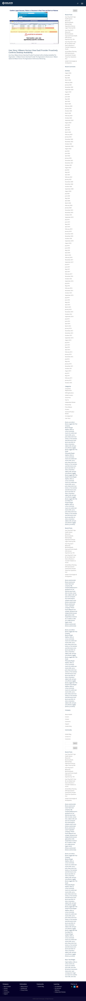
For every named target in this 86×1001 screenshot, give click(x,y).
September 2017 (69, 262)
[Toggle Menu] (82, 3)
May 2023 (67, 127)
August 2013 (68, 340)
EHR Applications (69, 393)
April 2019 (67, 226)
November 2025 (69, 87)
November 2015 (69, 290)
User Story (67, 418)
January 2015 (68, 309)
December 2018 (69, 234)
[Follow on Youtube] (77, 987)
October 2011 (68, 368)
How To (67, 400)
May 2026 (67, 77)
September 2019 (69, 217)
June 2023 (67, 125)
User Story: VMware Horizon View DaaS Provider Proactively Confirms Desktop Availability (33, 51)
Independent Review (70, 402)
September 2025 (69, 89)
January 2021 (68, 179)
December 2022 (69, 139)
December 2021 (69, 160)
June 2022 (67, 153)
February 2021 (68, 177)
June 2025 (67, 96)
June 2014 (67, 321)
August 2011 (68, 371)
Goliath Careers (69, 395)
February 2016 (68, 288)
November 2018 (69, 236)
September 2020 (69, 189)
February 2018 (68, 257)
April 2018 (67, 252)
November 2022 (69, 141)
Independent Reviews (60, 992)
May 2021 (67, 172)
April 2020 (67, 200)
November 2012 (69, 356)
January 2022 (68, 158)
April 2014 (67, 323)
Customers (68, 721)
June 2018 (67, 248)
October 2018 (68, 238)
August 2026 (68, 73)
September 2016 (69, 281)
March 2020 (68, 203)
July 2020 (67, 193)
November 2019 (69, 212)
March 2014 (68, 326)
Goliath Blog (68, 734)
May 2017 (67, 269)
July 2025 (67, 94)
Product (67, 409)
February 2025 (68, 106)
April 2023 (67, 130)
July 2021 (67, 170)
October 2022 (68, 144)
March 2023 (68, 132)
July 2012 (67, 359)
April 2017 (67, 271)
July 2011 (67, 373)
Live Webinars (58, 986)
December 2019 (69, 210)
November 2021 (69, 163)
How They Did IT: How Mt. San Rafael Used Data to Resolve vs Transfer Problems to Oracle (70, 45)
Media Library (24, 986)
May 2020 (67, 198)
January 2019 (68, 231)
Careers (67, 717)
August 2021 (68, 167)
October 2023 (68, 118)
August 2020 (68, 191)
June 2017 (67, 267)
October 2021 (68, 165)
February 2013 (68, 352)
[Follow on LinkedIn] (74, 987)
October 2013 (68, 335)
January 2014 (68, 328)
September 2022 (69, 146)
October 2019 (68, 215)
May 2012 (67, 361)
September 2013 (69, 338)
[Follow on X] (72, 987)
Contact (67, 719)
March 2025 (68, 104)
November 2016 (69, 276)
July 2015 (67, 297)
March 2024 (68, 113)
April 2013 (67, 349)
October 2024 (68, 111)
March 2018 (68, 255)
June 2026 (67, 75)
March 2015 (68, 307)
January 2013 (68, 354)
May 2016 (67, 286)
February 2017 (68, 274)
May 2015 (67, 302)
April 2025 (67, 101)
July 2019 (67, 219)
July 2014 (67, 319)
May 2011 (67, 375)
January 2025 (68, 108)
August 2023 (68, 122)
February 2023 (68, 134)
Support (67, 724)
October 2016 (68, 278)
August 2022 (68, 148)
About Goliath (68, 714)
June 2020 (67, 196)
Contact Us (68, 736)
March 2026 (68, 80)
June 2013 (67, 345)
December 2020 (69, 182)
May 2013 (67, 347)
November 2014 (69, 312)
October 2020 (68, 186)
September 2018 (69, 241)
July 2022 (67, 151)
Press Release (68, 407)
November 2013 (69, 333)
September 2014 (69, 316)
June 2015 (67, 300)
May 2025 (67, 99)
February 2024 (68, 115)
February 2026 (68, 82)
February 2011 (68, 378)
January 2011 (68, 380)
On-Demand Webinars (58, 989)
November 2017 (69, 260)
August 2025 (68, 92)
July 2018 (67, 245)
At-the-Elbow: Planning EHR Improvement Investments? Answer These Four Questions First (70, 55)
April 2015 (67, 304)
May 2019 (67, 224)
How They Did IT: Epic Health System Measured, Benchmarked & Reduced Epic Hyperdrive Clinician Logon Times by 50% (70, 22)
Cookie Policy (68, 726)
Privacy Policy (24, 990)
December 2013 (69, 330)
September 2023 (69, 120)
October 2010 (68, 382)
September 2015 (69, 295)
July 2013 (67, 342)
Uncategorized (68, 416)
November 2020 (69, 184)
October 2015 (68, 293)
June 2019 (67, 222)
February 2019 (68, 229)
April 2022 (67, 156)
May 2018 (67, 250)
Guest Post (68, 397)
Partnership (68, 404)
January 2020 (68, 207)
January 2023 (68, 137)
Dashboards (24, 988)
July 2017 (67, 264)
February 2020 (68, 205)
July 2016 (67, 283)
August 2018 (68, 243)
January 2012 (68, 364)
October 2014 (68, 314)
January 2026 (68, 85)
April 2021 (67, 174)
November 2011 (69, 366)
